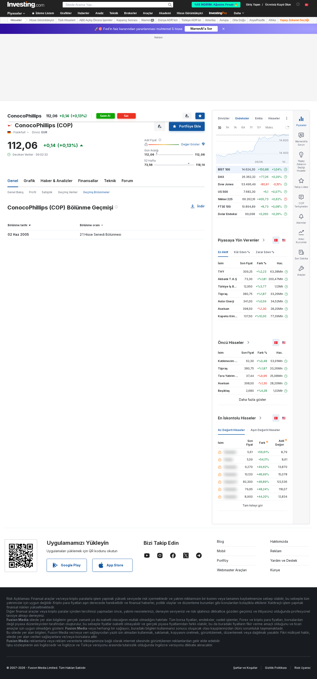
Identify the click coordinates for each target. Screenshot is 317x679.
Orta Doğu (239, 20)
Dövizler (224, 118)
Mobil (221, 551)
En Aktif (223, 252)
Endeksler (242, 118)
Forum (127, 180)
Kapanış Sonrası (126, 20)
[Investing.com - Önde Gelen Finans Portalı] (25, 4)
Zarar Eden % (265, 252)
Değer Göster (190, 144)
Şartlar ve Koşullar (245, 667)
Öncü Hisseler (231, 342)
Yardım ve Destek (283, 560)
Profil (32, 192)
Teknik (110, 180)
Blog (220, 541)
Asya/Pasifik (257, 20)
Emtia (258, 118)
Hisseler (16, 20)
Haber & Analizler (57, 180)
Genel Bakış (15, 192)
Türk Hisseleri (66, 20)
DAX (221, 177)
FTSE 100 (224, 206)
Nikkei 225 (225, 199)
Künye (275, 570)
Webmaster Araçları (232, 570)
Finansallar (88, 180)
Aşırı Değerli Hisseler (265, 430)
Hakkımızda (279, 541)
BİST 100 (224, 169)
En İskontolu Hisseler (237, 418)
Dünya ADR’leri (168, 20)
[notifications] (298, 4)
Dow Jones (225, 184)
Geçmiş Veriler (68, 192)
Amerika (210, 20)
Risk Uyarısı (302, 667)
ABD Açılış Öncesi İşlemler (96, 20)
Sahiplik (47, 192)
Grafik (29, 180)
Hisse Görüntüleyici (190, 13)
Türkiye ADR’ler (191, 20)
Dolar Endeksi (227, 214)
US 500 (223, 191)
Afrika (272, 20)
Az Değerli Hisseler (231, 430)
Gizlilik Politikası (276, 667)
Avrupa (224, 20)
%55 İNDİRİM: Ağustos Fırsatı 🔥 (216, 4)
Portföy (222, 560)
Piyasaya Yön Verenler (238, 240)
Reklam (275, 551)
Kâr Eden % (242, 252)
